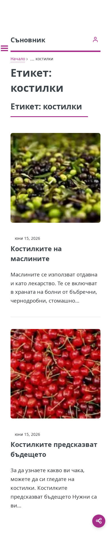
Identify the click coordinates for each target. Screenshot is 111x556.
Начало (18, 58)
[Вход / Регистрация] (95, 39)
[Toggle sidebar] (4, 48)
